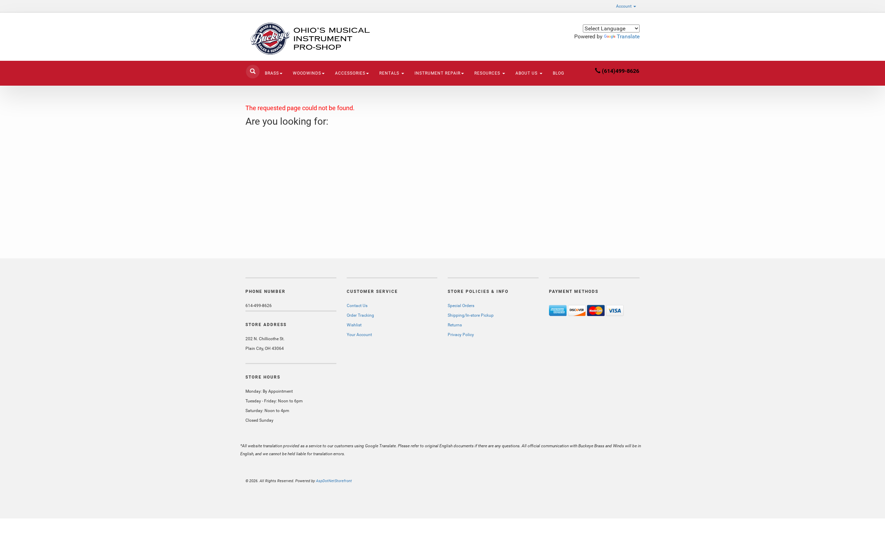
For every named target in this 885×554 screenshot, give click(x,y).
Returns (455, 325)
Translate (628, 36)
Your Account (359, 334)
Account (624, 6)
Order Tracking (360, 315)
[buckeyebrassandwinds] (307, 38)
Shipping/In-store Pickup (471, 315)
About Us (527, 73)
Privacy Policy (461, 334)
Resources (488, 73)
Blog (558, 73)
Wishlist (354, 325)
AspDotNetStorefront (334, 481)
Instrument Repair (437, 73)
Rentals (390, 73)
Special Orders (461, 305)
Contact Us (357, 305)
